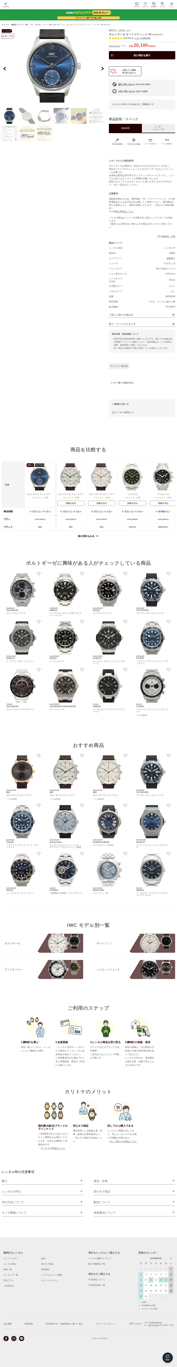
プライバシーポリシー (106, 1324)
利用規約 (45, 1269)
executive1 (114, 46)
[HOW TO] (137, 4)
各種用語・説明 (168, 236)
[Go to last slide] (5, 68)
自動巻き (170, 258)
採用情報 (29, 1324)
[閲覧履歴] (154, 4)
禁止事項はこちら (125, 211)
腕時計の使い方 (121, 404)
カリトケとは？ (10, 1258)
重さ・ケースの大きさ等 (122, 324)
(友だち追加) (133, 91)
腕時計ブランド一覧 (19, 25)
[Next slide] (102, 68)
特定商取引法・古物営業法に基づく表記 (64, 1324)
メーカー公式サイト (124, 412)
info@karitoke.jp (155, 1322)
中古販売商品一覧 (96, 1285)
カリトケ (5, 25)
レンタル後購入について (99, 1258)
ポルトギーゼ (54, 25)
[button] (10, 116)
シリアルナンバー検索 (51, 1275)
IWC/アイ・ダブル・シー (120, 30)
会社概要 (7, 1324)
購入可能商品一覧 (96, 1264)
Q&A (43, 1258)
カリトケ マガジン (49, 1280)
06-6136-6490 (153, 1325)
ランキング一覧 (10, 1275)
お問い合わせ (135, 1323)
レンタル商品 (9, 1264)
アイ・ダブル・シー (38, 25)
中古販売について (96, 1279)
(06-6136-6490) (134, 84)
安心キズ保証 (47, 1264)
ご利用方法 (8, 1286)
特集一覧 (7, 1269)
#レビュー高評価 (119, 366)
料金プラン (8, 1280)
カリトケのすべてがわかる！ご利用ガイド (134, 104)
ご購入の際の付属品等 (121, 315)
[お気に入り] (145, 4)
